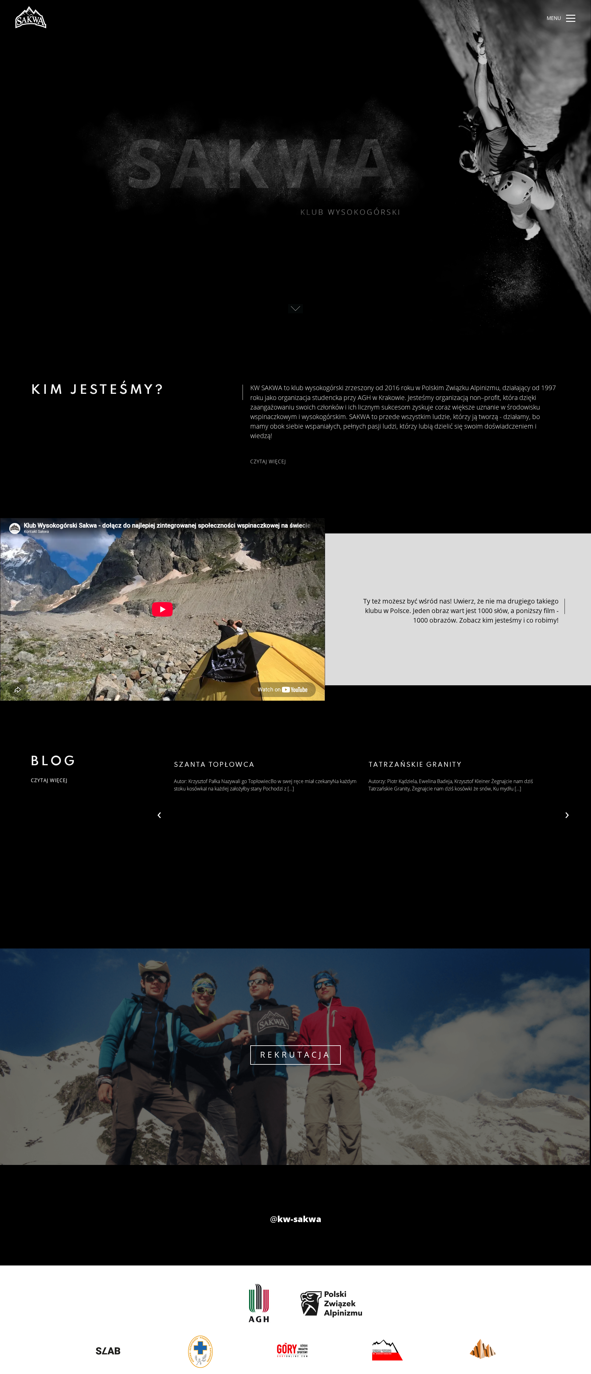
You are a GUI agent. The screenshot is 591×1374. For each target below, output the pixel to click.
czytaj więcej (268, 461)
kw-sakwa (295, 1219)
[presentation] (567, 813)
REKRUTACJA (295, 1054)
